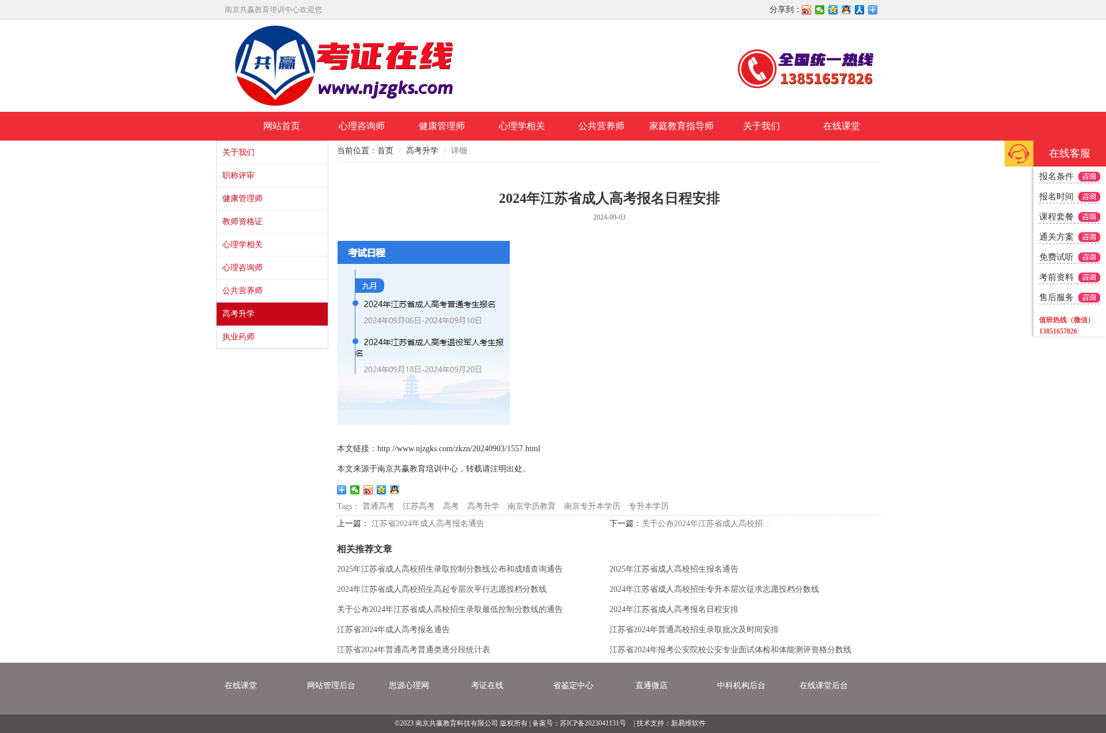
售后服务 (1056, 297)
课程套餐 (1056, 216)
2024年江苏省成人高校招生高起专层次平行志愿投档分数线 (442, 589)
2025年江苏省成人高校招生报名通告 (673, 569)
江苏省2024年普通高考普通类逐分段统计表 (413, 649)
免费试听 (1056, 257)
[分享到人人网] (860, 9)
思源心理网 (409, 685)
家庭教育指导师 (681, 126)
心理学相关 (522, 126)
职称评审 (238, 175)
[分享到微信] (820, 9)
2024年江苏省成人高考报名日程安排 (673, 609)
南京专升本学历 (592, 506)
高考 (451, 506)
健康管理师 (442, 126)
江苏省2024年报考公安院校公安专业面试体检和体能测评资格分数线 (730, 649)
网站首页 (281, 126)
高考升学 (238, 313)
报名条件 (1056, 176)
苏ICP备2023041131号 (593, 723)
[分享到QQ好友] (846, 9)
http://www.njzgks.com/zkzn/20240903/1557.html (458, 448)
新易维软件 (688, 723)
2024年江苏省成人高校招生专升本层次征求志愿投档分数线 (714, 589)
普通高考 (378, 506)
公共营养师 (601, 126)
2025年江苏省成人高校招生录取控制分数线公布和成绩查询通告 (450, 569)
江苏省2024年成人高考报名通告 (428, 523)
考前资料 (1056, 277)
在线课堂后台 (824, 685)
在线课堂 (841, 126)
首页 (385, 150)
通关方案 (1056, 236)
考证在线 (487, 685)
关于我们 (761, 126)
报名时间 (1056, 196)
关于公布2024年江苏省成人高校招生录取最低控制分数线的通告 (710, 523)
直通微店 (651, 685)
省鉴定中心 (573, 685)
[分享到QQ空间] (833, 9)
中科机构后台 (741, 685)
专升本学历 (648, 506)
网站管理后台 (331, 685)
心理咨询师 (362, 126)
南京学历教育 (531, 506)
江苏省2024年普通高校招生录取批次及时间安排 (694, 629)
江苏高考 (419, 506)
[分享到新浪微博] (807, 9)
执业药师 (238, 337)
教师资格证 (242, 221)
